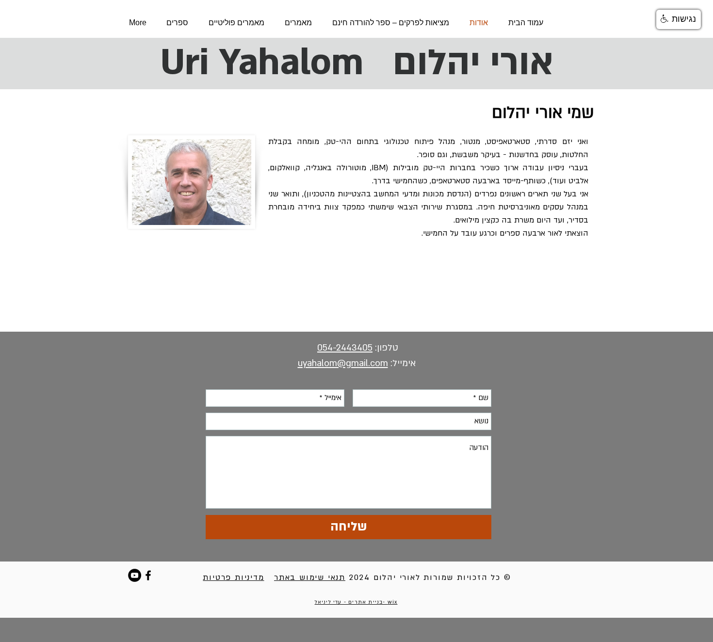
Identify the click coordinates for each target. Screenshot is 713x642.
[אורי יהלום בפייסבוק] (148, 575)
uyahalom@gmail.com (343, 363)
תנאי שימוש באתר (309, 577)
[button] (678, 19)
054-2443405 (345, 348)
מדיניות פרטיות (233, 577)
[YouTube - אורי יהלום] (134, 575)
